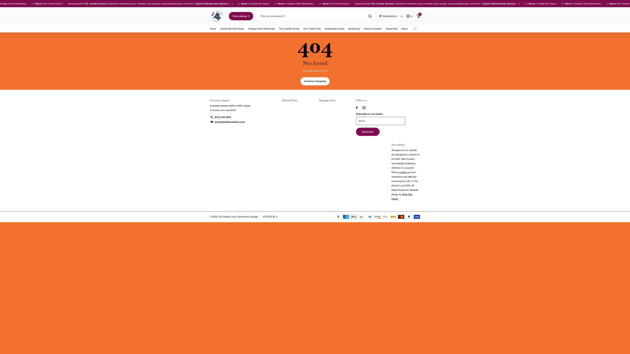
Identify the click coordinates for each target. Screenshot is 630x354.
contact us (404, 172)
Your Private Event (40, 3)
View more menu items (415, 28)
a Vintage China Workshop (287, 3)
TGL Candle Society (289, 28)
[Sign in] (409, 16)
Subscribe (368, 131)
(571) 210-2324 (223, 117)
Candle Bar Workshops (232, 28)
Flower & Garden (373, 28)
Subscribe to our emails (369, 114)
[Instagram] (364, 107)
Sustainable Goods (334, 28)
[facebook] (357, 107)
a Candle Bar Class (246, 3)
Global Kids (392, 28)
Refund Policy (290, 100)
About (404, 28)
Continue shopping (315, 81)
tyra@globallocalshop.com (230, 122)
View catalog (240, 16)
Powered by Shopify (247, 216)
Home (213, 28)
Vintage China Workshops (261, 28)
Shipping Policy (327, 100)
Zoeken (370, 16)
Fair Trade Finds (312, 28)
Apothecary (354, 28)
